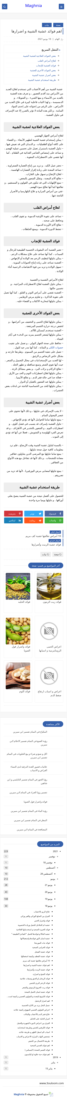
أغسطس (50, 867)
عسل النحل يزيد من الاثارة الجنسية (36, 1005)
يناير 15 (49, 1068)
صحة (58, 25)
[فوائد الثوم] (18, 675)
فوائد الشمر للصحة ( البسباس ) (37, 1049)
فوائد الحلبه (24, 601)
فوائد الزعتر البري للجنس (39, 983)
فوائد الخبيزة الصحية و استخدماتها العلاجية (33, 929)
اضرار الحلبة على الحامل (40, 1018)
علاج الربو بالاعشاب (42, 911)
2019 (55, 1057)
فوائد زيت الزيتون (52, 601)
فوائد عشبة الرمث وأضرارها (38, 969)
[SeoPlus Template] (50, 1094)
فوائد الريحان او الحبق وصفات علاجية (35, 978)
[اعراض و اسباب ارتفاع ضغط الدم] (49, 675)
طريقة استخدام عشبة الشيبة (42, 80)
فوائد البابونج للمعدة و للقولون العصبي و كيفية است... (28, 996)
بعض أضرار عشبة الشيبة (44, 75)
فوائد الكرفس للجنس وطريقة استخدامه (34, 1027)
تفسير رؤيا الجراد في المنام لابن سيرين (28, 792)
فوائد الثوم (24, 691)
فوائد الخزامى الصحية (41, 947)
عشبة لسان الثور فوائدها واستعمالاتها (35, 938)
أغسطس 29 (46, 873)
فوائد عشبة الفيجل (42, 951)
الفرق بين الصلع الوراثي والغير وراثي (35, 916)
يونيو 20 (49, 891)
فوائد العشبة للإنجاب (46, 65)
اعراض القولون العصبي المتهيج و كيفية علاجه (32, 1009)
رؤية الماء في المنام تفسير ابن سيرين (29, 810)
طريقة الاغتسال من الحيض (39, 1041)
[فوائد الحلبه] (18, 586)
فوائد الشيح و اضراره (41, 974)
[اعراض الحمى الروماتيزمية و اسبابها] (49, 631)
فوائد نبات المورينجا (42, 942)
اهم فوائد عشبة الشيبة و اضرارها (36, 965)
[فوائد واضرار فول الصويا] (18, 631)
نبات (47, 25)
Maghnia (33, 5)
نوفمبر (52, 856)
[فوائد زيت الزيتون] (49, 586)
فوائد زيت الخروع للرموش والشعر (36, 987)
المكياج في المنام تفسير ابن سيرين (30, 731)
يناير (53, 1062)
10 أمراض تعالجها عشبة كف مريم (36, 960)
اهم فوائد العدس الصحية (40, 1045)
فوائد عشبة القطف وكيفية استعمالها (35, 956)
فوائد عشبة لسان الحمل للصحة (37, 992)
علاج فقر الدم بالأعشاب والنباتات (37, 1014)
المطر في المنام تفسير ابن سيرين (30, 820)
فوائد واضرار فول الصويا (35, 801)
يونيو (53, 878)
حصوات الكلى (56, 347)
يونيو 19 (49, 898)
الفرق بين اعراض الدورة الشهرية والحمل (33, 1023)
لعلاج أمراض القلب (47, 60)
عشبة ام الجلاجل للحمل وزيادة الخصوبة (34, 925)
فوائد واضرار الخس (42, 920)
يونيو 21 (49, 885)
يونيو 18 (49, 905)
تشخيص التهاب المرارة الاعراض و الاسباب (33, 1036)
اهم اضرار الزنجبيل (42, 1000)
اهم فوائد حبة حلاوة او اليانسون (37, 1054)
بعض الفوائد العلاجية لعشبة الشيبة (39, 55)
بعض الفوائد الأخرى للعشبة (43, 70)
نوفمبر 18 (48, 862)
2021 (55, 851)
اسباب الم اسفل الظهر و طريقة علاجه (34, 1032)
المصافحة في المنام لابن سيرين (32, 829)
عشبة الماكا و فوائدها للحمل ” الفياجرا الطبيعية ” (30, 934)
